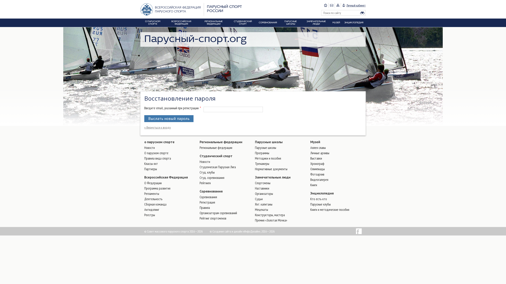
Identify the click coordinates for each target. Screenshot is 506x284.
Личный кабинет (356, 5)
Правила (205, 207)
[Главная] (326, 5)
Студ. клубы (207, 172)
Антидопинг (151, 209)
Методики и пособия (268, 158)
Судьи (259, 199)
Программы (262, 153)
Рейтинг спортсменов (213, 218)
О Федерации (153, 183)
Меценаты (261, 209)
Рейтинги (205, 183)
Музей (315, 142)
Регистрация (207, 202)
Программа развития (157, 188)
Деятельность (153, 199)
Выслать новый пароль (169, 118)
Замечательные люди (273, 177)
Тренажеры (262, 163)
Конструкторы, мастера (270, 215)
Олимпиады (317, 169)
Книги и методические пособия (329, 209)
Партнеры (150, 169)
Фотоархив (317, 174)
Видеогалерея (319, 179)
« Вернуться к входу (157, 127)
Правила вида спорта (157, 158)
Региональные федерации (221, 142)
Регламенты (151, 193)
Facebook (359, 231)
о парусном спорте (159, 142)
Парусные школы (269, 142)
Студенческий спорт (216, 156)
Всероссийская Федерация (166, 177)
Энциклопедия (322, 193)
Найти (362, 12)
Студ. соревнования (212, 177)
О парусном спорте (156, 153)
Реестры (149, 215)
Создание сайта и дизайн (227, 231)
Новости (149, 147)
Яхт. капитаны (263, 204)
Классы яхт (151, 163)
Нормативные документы (271, 169)
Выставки (316, 158)
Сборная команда (155, 204)
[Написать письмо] (332, 5)
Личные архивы (319, 153)
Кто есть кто (318, 199)
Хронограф (317, 163)
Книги (313, 185)
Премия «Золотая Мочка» (271, 220)
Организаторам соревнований (218, 213)
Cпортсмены (262, 183)
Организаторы (264, 193)
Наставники (262, 188)
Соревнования (211, 191)
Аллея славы (318, 147)
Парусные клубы (320, 204)
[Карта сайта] (338, 5)
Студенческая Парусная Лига (218, 167)
